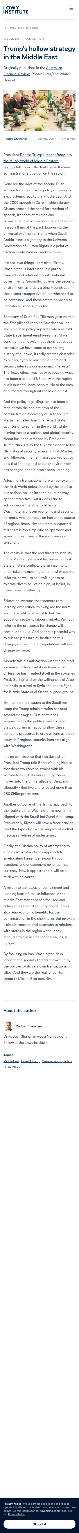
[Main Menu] (71, 9)
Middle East (11, 1061)
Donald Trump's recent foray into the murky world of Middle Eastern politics (38, 160)
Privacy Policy (16, 1514)
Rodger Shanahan (16, 139)
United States (13, 1067)
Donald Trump (30, 1061)
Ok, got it (39, 1524)
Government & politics (57, 1061)
